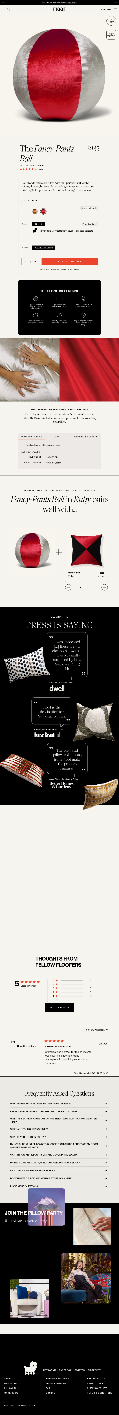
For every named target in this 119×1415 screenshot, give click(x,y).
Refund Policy (96, 1378)
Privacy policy (96, 1383)
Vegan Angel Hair (44, 248)
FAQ (48, 1388)
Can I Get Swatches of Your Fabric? (32, 1170)
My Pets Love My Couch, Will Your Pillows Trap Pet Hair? (45, 1162)
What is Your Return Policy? (28, 1137)
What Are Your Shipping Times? (29, 1129)
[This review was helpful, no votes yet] (98, 1072)
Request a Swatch (89, 208)
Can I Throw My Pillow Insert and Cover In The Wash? (43, 1154)
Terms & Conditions (99, 1393)
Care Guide (11, 1393)
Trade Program (56, 1383)
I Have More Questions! (24, 1186)
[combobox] (97, 1029)
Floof (32, 1405)
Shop (7, 1378)
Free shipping (42, 3)
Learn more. (95, 937)
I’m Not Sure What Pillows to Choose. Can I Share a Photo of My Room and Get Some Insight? (54, 1146)
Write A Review (59, 1008)
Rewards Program (58, 1378)
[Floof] (59, 9)
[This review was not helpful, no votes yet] (104, 1072)
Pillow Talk (12, 1388)
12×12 (38, 224)
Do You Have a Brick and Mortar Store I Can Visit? (41, 1178)
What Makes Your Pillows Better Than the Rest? (40, 1103)
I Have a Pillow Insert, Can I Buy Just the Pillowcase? (43, 1111)
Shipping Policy (97, 1388)
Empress (74, 572)
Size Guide (106, 10)
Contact (51, 1393)
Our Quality (12, 1383)
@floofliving (37, 1221)
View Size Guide (90, 224)
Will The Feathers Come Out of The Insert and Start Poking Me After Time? (53, 1120)
